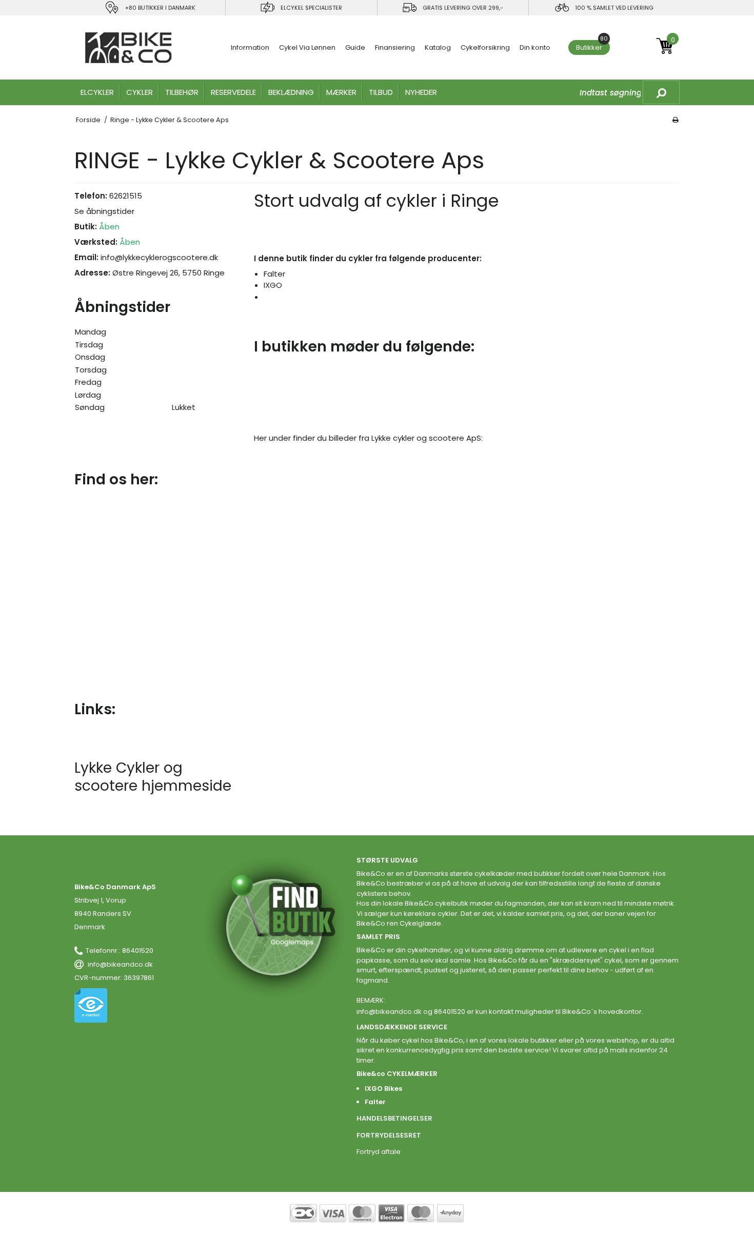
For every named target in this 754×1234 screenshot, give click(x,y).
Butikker (592, 46)
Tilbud (381, 92)
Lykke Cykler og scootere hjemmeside (152, 776)
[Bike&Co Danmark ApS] (129, 47)
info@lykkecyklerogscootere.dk (159, 257)
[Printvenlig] (675, 119)
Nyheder (421, 92)
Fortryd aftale (378, 1152)
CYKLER (139, 92)
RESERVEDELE (233, 92)
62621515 (125, 195)
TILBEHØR (182, 92)
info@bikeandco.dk (120, 964)
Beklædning (291, 92)
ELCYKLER (97, 92)
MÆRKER (341, 92)
